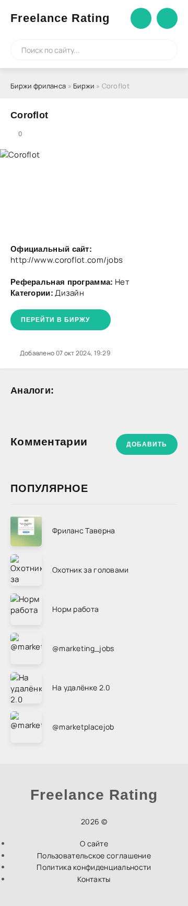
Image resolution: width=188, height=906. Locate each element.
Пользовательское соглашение (94, 855)
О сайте (94, 843)
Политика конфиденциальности (94, 867)
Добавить (146, 444)
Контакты (93, 879)
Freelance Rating (60, 18)
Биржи (84, 86)
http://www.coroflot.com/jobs (66, 259)
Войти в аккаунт (141, 18)
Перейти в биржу (55, 319)
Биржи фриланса (38, 86)
